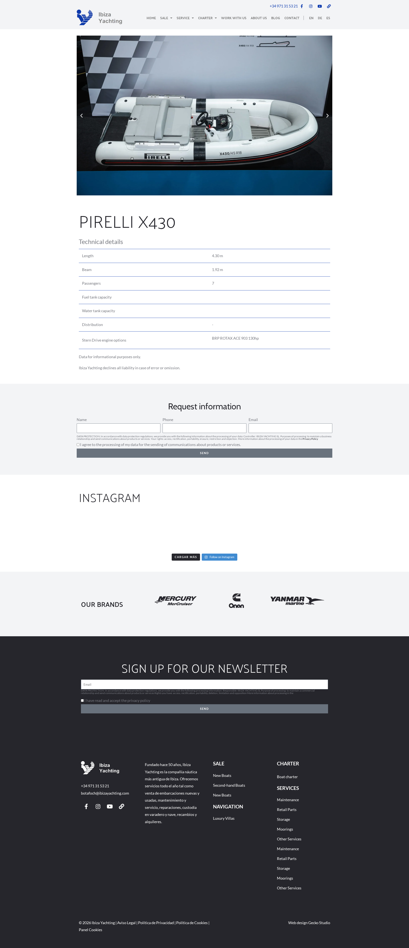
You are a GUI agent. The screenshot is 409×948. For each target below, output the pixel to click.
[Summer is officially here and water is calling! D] (239, 531)
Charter (205, 18)
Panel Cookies (90, 929)
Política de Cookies (192, 922)
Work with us (233, 18)
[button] (81, 115)
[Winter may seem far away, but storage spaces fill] (102, 531)
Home (151, 18)
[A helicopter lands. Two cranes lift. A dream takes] (376, 531)
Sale (164, 18)
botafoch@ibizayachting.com (105, 793)
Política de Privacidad (156, 922)
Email (253, 419)
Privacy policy (301, 693)
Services (288, 788)
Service (183, 18)
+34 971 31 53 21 (95, 786)
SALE (218, 763)
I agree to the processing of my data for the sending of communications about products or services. (160, 444)
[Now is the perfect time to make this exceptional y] (33, 531)
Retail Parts (287, 809)
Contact (291, 18)
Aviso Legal (126, 922)
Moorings (285, 829)
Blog (275, 18)
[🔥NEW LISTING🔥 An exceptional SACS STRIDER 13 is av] (170, 531)
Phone (168, 419)
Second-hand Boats (229, 785)
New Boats (222, 775)
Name (82, 419)
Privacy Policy (310, 438)
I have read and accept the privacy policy (117, 700)
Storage (283, 819)
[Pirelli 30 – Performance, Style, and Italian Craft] (307, 531)
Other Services (289, 839)
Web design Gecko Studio (309, 922)
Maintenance (288, 799)
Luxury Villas (224, 818)
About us (259, 18)
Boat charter (287, 776)
